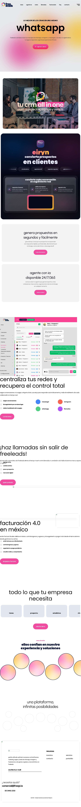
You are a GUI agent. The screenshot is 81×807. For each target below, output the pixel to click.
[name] (7, 5)
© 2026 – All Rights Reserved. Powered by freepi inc (41, 797)
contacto (66, 5)
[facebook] (9, 775)
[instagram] (21, 775)
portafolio (69, 758)
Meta (36, 5)
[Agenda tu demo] (40, 46)
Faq (60, 5)
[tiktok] (25, 775)
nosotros (49, 755)
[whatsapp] (13, 775)
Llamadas (43, 5)
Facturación (52, 5)
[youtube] (17, 775)
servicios (69, 755)
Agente (29, 5)
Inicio (21, 5)
